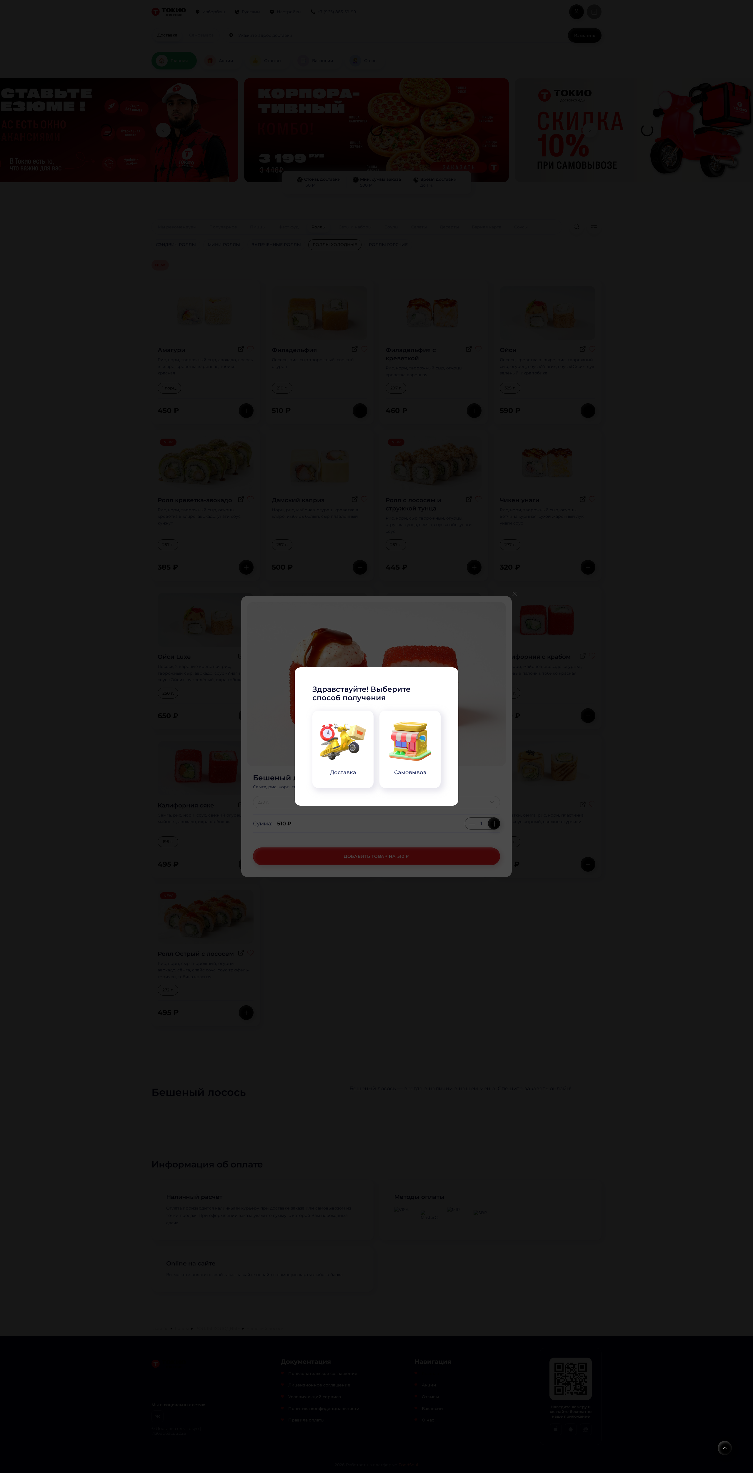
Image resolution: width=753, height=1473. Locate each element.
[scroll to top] (724, 1448)
